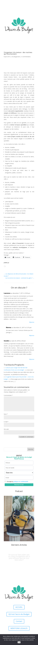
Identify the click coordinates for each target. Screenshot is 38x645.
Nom (6, 414)
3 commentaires (26, 56)
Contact (19, 621)
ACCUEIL (19, 607)
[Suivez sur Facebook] (29, 8)
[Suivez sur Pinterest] (32, 8)
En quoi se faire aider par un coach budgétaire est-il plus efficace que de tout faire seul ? (19, 557)
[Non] (36, 640)
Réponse (31, 322)
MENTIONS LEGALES (19, 628)
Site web (6, 429)
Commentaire (8, 395)
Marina (8, 327)
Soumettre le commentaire (26, 437)
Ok (19, 642)
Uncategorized (15, 56)
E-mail (6, 422)
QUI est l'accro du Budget (19, 614)
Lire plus (19, 565)
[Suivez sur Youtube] (25, 8)
